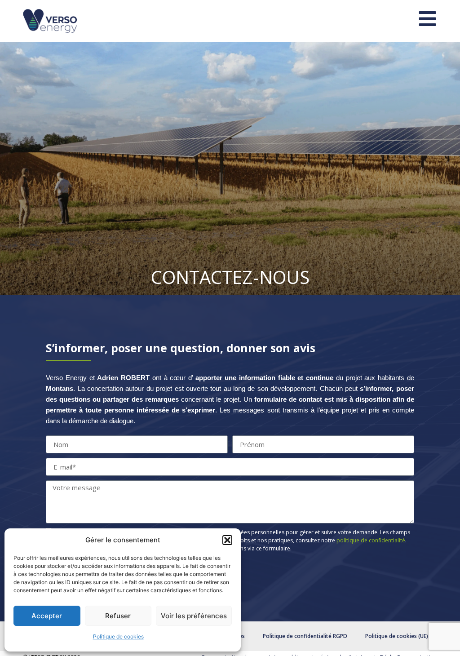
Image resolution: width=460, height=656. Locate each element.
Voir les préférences (194, 616)
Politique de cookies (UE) (396, 636)
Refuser (118, 616)
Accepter (46, 616)
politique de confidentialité (370, 540)
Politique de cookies (118, 636)
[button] (227, 540)
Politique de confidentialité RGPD (305, 636)
